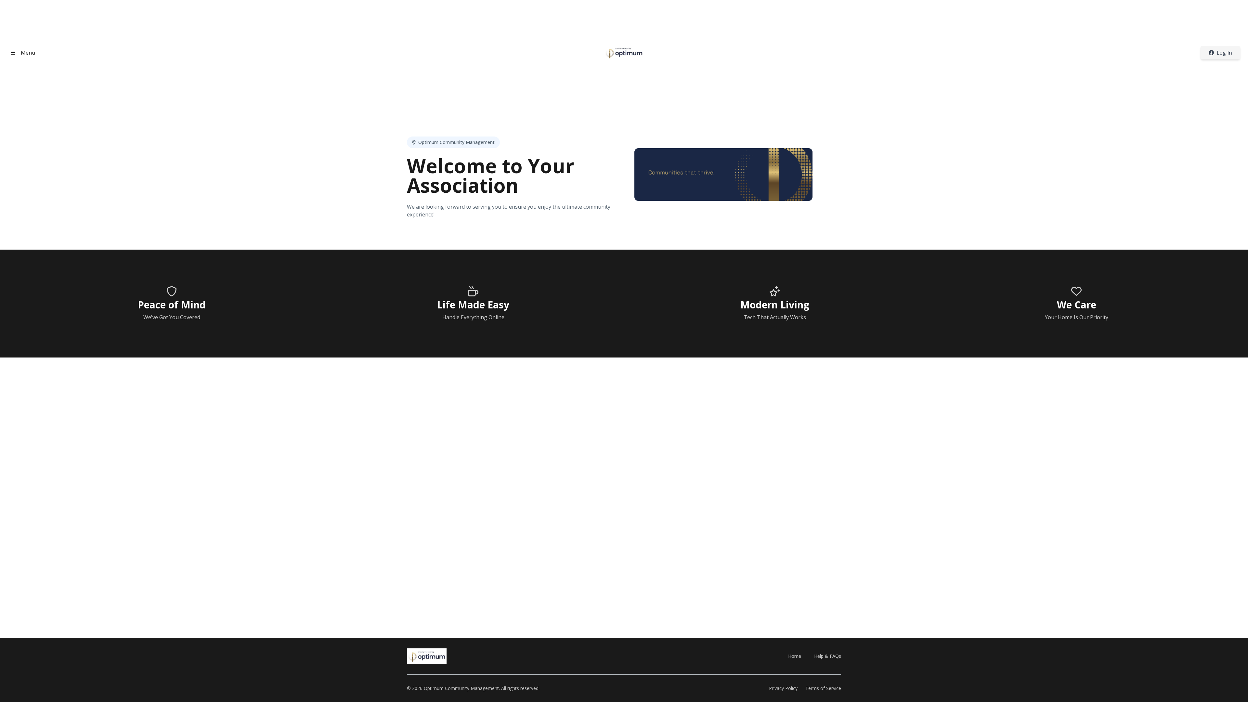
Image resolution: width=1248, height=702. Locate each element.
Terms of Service (823, 688)
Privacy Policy (783, 688)
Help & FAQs (827, 656)
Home (794, 656)
